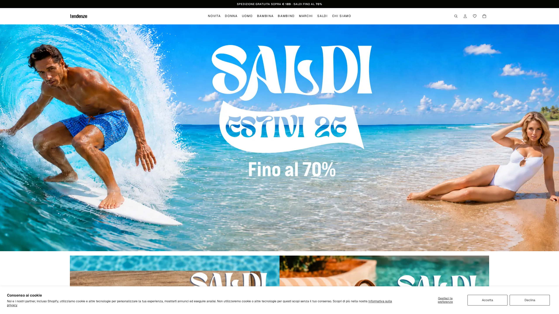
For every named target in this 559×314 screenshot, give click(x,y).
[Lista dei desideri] (475, 16)
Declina (529, 300)
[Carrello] (484, 16)
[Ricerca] (456, 16)
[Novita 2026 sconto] (279, 137)
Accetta (487, 300)
